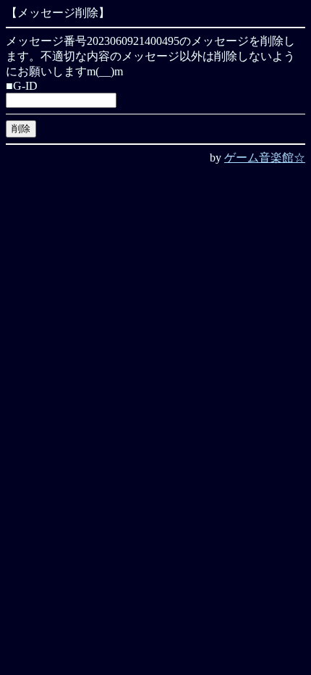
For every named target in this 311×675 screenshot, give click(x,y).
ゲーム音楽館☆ (264, 157)
